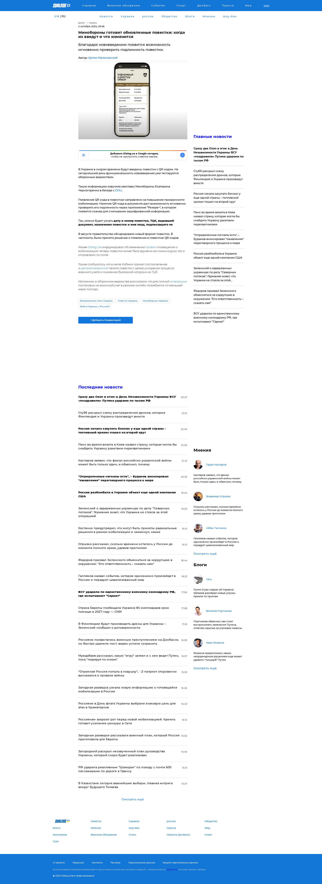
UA (56, 16)
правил (151, 247)
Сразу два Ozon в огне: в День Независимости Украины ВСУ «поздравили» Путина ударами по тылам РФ (219, 154)
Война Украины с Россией (94, 306)
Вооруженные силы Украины (96, 301)
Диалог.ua (172, 869)
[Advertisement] (132, 351)
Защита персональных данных (180, 862)
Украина (93, 23)
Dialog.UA (94, 247)
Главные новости (213, 136)
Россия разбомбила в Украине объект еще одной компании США (218, 255)
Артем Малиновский (103, 57)
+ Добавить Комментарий (105, 320)
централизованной (94, 268)
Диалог (81, 23)
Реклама (115, 862)
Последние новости (100, 387)
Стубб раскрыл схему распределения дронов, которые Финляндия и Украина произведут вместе (218, 177)
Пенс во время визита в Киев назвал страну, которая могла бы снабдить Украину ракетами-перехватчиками (217, 218)
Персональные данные (141, 862)
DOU (118, 190)
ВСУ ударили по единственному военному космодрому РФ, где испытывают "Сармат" (216, 317)
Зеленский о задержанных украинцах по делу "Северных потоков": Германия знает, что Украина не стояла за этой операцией (123, 512)
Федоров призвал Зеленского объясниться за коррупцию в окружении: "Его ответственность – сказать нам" (218, 297)
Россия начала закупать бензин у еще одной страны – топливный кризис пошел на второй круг (217, 197)
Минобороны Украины (155, 301)
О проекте (59, 862)
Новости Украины (128, 301)
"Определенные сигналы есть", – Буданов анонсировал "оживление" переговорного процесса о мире (219, 239)
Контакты (97, 862)
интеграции (178, 281)
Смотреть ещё (133, 799)
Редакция (78, 862)
